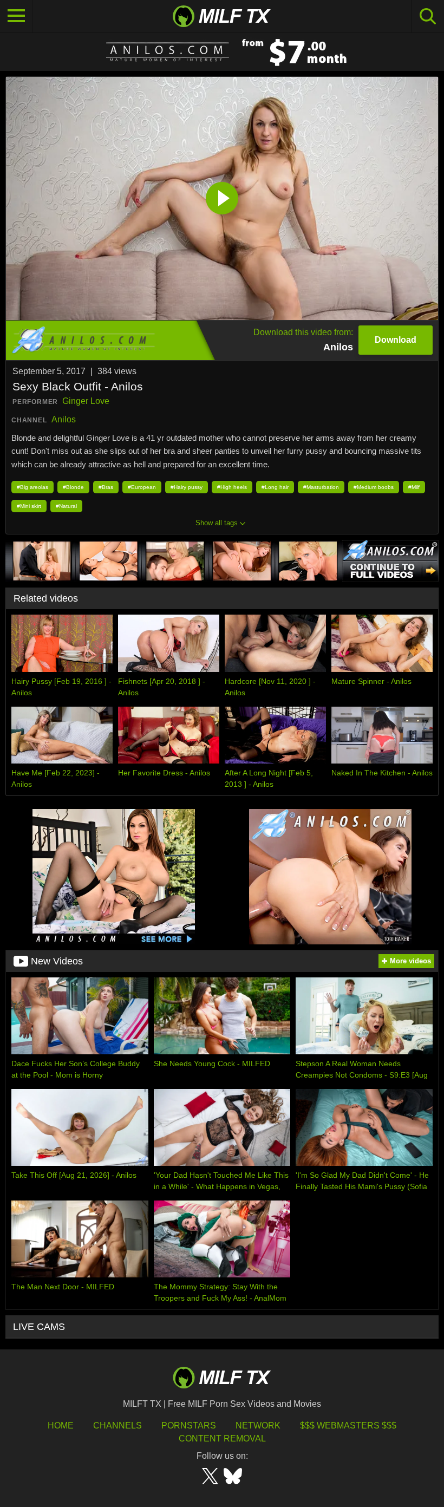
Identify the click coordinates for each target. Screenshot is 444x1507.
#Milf (414, 487)
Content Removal (222, 1438)
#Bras (106, 487)
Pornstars (188, 1425)
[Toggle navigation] (16, 16)
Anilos (63, 419)
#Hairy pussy (187, 487)
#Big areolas (32, 487)
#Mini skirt (29, 506)
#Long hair (275, 487)
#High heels (232, 487)
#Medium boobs (374, 487)
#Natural (66, 506)
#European (142, 487)
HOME (61, 1425)
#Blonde (73, 487)
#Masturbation (321, 487)
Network (258, 1425)
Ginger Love (85, 401)
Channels (117, 1425)
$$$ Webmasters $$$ (348, 1425)
